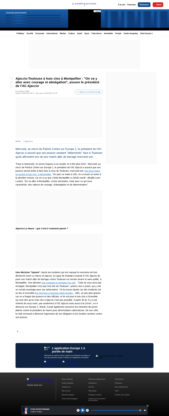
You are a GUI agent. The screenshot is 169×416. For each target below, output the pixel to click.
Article (18, 141)
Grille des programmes (96, 379)
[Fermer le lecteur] (147, 405)
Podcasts (131, 5)
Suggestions (28, 141)
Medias (63, 33)
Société (30, 33)
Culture (71, 33)
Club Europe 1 (146, 33)
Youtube (40, 389)
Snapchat (44, 389)
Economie (39, 33)
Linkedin (48, 389)
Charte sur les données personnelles (96, 399)
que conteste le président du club (59, 282)
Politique (20, 33)
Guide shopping (131, 33)
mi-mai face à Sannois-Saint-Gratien (54, 293)
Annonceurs (119, 379)
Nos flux (91, 387)
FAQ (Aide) (92, 391)
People (118, 33)
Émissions (144, 5)
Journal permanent (16, 12)
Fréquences (66, 387)
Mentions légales (68, 395)
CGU (117, 391)
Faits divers (97, 33)
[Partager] (11, 78)
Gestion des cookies (122, 395)
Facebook (36, 389)
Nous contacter (67, 379)
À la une (121, 5)
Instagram (32, 389)
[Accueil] (84, 5)
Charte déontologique (69, 399)
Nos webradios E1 (121, 387)
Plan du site (66, 391)
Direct (159, 5)
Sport (86, 33)
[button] (145, 410)
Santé (79, 33)
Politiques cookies (94, 395)
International (52, 33)
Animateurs (92, 383)
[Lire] (82, 410)
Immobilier (108, 33)
